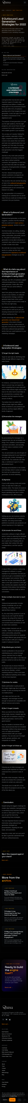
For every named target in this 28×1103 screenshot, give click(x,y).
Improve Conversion (7, 1034)
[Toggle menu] (25, 2)
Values (3, 1070)
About (3, 1064)
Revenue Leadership (7, 1040)
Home (3, 10)
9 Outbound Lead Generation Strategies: (13, 62)
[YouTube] (6, 1019)
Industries (4, 1084)
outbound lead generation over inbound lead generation (13, 320)
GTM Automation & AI (7, 1054)
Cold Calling (5, 1050)
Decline (5, 1099)
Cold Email (4, 1048)
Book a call (4, 75)
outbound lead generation (18, 183)
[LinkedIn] (3, 1019)
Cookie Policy (13, 1096)
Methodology (5, 1072)
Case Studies (5, 1082)
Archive (8, 10)
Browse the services (7, 72)
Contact (4, 1068)
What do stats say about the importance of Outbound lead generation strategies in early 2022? (14, 59)
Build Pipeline (5, 1031)
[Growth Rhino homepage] (6, 2)
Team (3, 1066)
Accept (12, 1099)
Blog (3, 1074)
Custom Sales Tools (7, 1056)
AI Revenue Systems (7, 1038)
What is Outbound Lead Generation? (12, 55)
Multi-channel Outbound (8, 1052)
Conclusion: (6, 64)
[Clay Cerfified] (9, 1019)
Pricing (3, 1086)
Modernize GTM (6, 1036)
